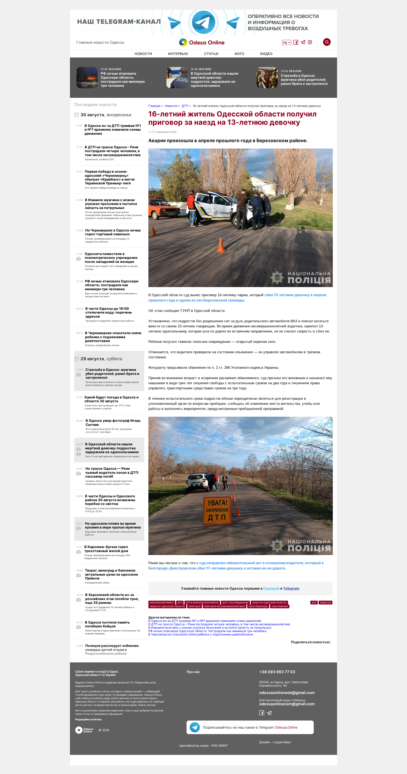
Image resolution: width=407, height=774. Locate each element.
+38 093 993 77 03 (277, 672)
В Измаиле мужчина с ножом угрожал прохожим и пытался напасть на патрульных (210, 627)
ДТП (180, 602)
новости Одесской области (167, 606)
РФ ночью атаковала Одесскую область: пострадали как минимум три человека (207, 631)
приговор (195, 606)
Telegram (291, 588)
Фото (239, 54)
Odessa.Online (286, 727)
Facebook (271, 588)
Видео (266, 54)
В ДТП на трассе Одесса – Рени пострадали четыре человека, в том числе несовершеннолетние (219, 624)
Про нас (193, 672)
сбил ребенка (280, 606)
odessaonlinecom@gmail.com (287, 704)
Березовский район (162, 602)
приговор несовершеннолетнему (224, 606)
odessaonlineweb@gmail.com (287, 693)
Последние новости (95, 104)
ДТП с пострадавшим (235, 602)
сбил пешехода (258, 606)
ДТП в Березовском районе (202, 602)
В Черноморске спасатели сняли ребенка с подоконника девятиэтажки (200, 634)
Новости (143, 54)
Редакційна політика (88, 719)
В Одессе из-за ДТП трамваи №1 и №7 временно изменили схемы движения (204, 621)
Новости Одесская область (269, 602)
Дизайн (264, 742)
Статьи (211, 54)
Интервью (178, 54)
